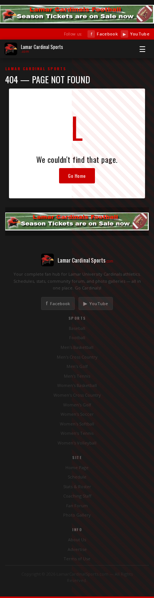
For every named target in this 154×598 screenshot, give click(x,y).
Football (77, 337)
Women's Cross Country (77, 395)
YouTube (136, 34)
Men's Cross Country (77, 357)
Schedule (77, 477)
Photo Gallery (77, 515)
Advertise (77, 549)
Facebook (104, 34)
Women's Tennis (77, 433)
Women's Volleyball (77, 443)
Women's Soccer (77, 414)
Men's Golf (77, 366)
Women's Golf (77, 405)
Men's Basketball (77, 347)
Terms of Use (77, 558)
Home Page (77, 467)
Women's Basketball (77, 385)
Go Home (77, 176)
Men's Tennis (77, 376)
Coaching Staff (77, 496)
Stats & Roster (77, 486)
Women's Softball (77, 424)
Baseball (77, 328)
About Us (77, 539)
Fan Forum (77, 505)
